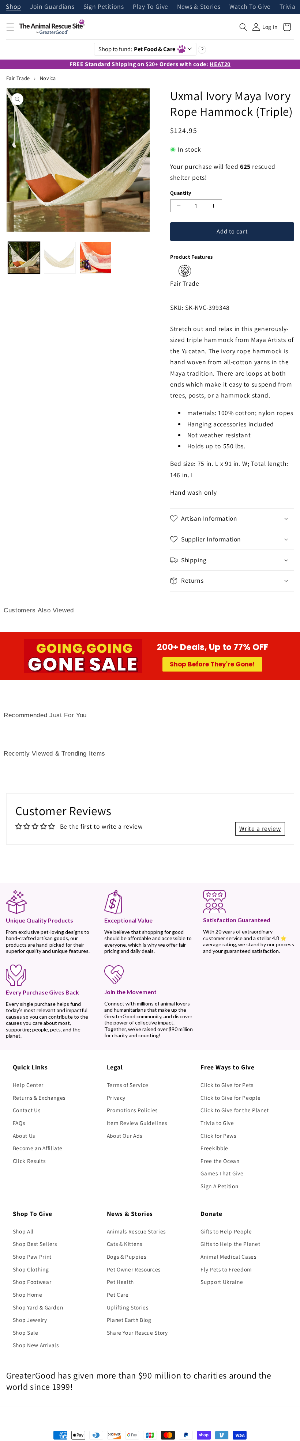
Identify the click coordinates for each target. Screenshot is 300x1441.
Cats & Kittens (124, 1243)
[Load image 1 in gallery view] (24, 258)
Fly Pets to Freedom (226, 1269)
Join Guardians (52, 7)
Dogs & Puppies (126, 1256)
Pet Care (118, 1294)
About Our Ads (125, 1135)
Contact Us (27, 1110)
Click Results (29, 1160)
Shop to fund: (137, 49)
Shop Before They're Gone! (212, 664)
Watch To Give (250, 7)
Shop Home (27, 1294)
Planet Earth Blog (129, 1319)
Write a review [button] (260, 828)
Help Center (28, 1084)
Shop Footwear (32, 1281)
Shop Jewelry (30, 1319)
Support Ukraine (221, 1281)
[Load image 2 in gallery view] (60, 258)
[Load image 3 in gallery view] (96, 258)
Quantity (180, 192)
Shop (13, 7)
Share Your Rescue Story (137, 1332)
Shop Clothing (31, 1269)
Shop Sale (25, 1332)
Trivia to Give (217, 1122)
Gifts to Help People (226, 1231)
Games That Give (221, 1173)
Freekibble (214, 1148)
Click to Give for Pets (227, 1084)
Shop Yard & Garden (38, 1307)
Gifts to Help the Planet (230, 1243)
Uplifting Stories (128, 1307)
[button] (10, 27)
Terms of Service (128, 1084)
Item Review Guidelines (137, 1122)
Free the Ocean (219, 1160)
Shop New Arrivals (36, 1345)
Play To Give (150, 7)
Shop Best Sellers (35, 1243)
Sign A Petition (219, 1186)
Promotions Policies (132, 1110)
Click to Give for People (230, 1097)
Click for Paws (218, 1135)
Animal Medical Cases (228, 1256)
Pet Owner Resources (134, 1269)
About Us (24, 1135)
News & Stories (198, 7)
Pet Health (120, 1281)
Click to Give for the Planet (234, 1110)
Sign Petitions (103, 7)
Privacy (116, 1097)
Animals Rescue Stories (136, 1231)
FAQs (19, 1122)
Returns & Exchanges (39, 1097)
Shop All (23, 1231)
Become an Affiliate (38, 1148)
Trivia (287, 7)
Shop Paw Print (32, 1256)
